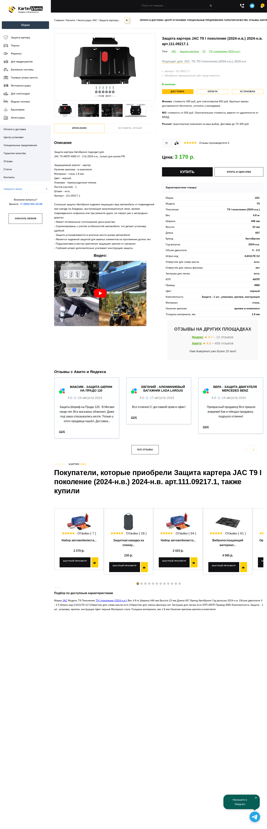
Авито (197, 343)
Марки (25, 25)
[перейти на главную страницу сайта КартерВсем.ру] (25, 9)
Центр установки (175, 20)
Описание (79, 128)
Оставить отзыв (130, 128)
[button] (151, 107)
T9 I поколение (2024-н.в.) (224, 51)
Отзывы (254, 20)
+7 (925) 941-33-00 (31, 204)
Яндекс (197, 337)
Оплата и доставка (152, 20)
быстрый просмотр (75, 561)
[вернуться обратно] (127, 20)
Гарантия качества (236, 20)
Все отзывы (145, 449)
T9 (203, 51)
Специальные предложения (205, 20)
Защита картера (189, 51)
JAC (173, 51)
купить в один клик (239, 172)
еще (62, 431)
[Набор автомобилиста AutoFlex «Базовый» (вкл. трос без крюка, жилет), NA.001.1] (79, 522)
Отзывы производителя (214, 142)
